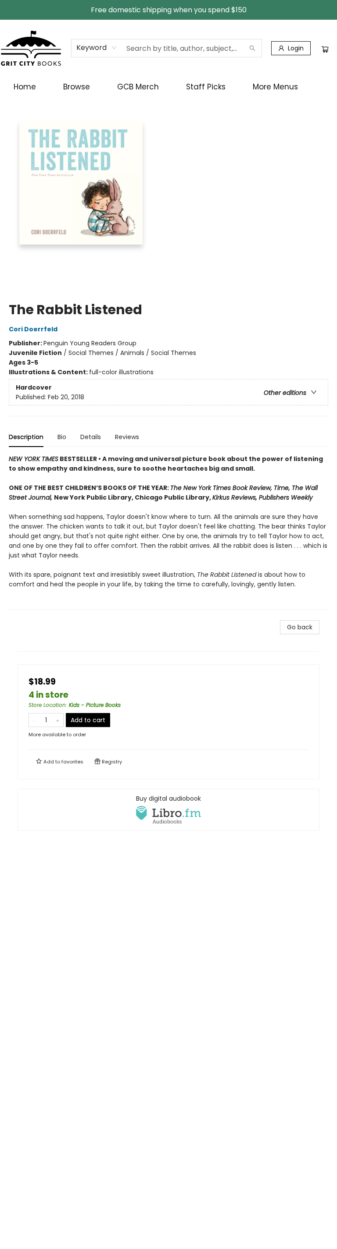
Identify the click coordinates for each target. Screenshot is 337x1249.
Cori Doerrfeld (33, 329)
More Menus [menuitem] (275, 87)
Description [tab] (26, 437)
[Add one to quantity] (57, 720)
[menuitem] (25, 87)
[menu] (168, 87)
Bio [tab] (61, 437)
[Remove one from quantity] (34, 720)
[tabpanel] (168, 532)
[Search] (252, 48)
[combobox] (97, 47)
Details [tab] (90, 437)
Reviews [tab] (127, 437)
